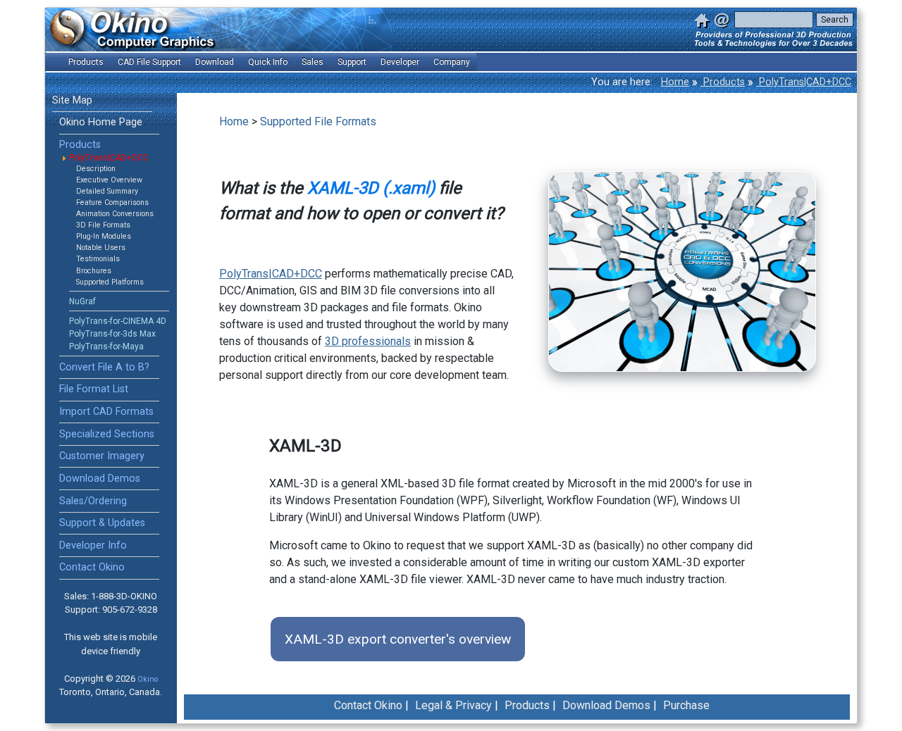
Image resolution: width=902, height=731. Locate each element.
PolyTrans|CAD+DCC (803, 82)
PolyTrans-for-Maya (106, 346)
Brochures (93, 270)
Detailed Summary (107, 191)
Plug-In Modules (103, 236)
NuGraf (82, 301)
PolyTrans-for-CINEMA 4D (117, 321)
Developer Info (93, 545)
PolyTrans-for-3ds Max (112, 334)
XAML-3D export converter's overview (398, 639)
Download (214, 62)
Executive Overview (109, 180)
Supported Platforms (110, 282)
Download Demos (99, 479)
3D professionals (368, 341)
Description (96, 168)
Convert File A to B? (104, 367)
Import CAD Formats (106, 412)
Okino (147, 679)
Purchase (686, 705)
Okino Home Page (100, 122)
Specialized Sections (106, 434)
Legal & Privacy (453, 705)
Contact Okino (92, 567)
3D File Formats (103, 225)
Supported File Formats (318, 121)
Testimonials (98, 258)
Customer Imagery (101, 456)
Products (722, 82)
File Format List (93, 389)
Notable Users (100, 247)
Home (675, 82)
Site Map (72, 100)
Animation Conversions (115, 213)
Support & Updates (102, 523)
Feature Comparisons (112, 202)
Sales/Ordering (93, 501)
